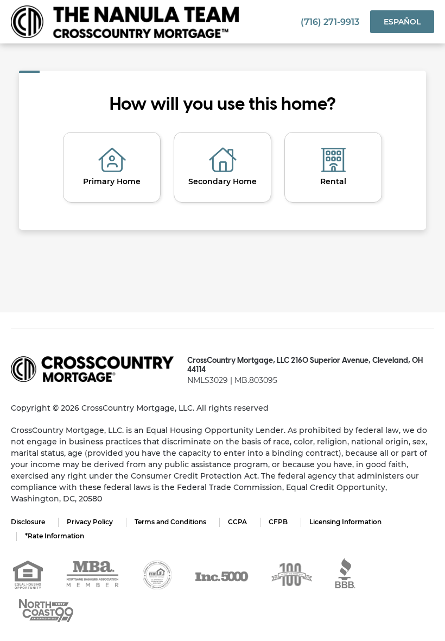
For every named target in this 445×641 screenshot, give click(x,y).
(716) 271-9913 (330, 22)
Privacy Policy (90, 522)
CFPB (278, 522)
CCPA (237, 522)
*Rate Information (54, 536)
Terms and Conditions (170, 522)
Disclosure (28, 522)
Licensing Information (345, 522)
